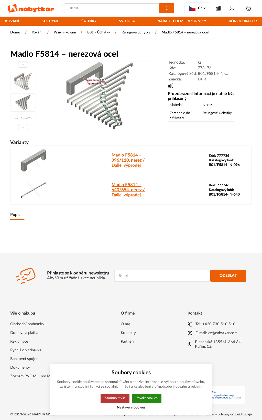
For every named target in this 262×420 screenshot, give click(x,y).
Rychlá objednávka (25, 350)
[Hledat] (166, 8)
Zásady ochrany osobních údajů (229, 414)
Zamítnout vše (115, 398)
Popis (15, 215)
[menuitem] (12, 21)
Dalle (202, 79)
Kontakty (128, 333)
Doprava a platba (24, 333)
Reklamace (19, 341)
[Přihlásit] (232, 8)
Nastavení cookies (131, 407)
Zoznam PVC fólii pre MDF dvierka (39, 376)
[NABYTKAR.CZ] (31, 8)
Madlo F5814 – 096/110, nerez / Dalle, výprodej (128, 160)
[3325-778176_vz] (100, 96)
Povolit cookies (147, 398)
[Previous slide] (23, 65)
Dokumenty (20, 367)
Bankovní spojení (24, 359)
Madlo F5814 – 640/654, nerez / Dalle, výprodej (128, 190)
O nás (125, 324)
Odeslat (228, 276)
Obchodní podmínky (27, 324)
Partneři (127, 341)
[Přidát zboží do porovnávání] (171, 85)
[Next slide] (23, 127)
